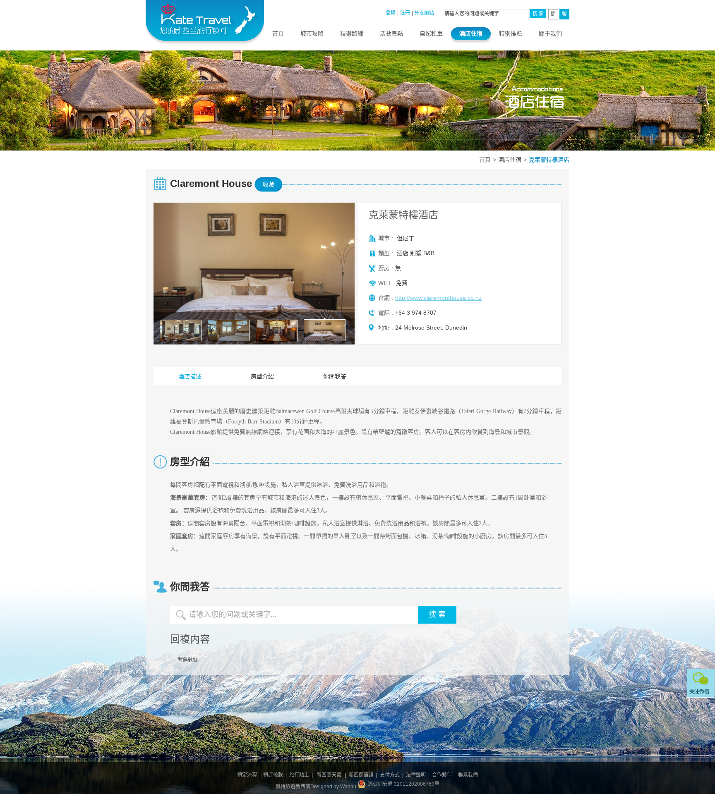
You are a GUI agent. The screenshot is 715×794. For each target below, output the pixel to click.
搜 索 (538, 14)
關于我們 (550, 33)
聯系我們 (468, 775)
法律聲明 (416, 775)
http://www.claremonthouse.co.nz (438, 297)
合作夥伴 (442, 775)
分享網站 (424, 13)
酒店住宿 (470, 33)
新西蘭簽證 (361, 775)
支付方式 (390, 775)
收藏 (268, 184)
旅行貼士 (299, 775)
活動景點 (391, 33)
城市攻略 (312, 33)
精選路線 (351, 33)
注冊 (405, 13)
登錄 (391, 13)
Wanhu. (349, 786)
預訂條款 (273, 775)
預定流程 (247, 775)
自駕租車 (431, 33)
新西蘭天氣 (329, 775)
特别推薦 (510, 33)
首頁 (278, 33)
